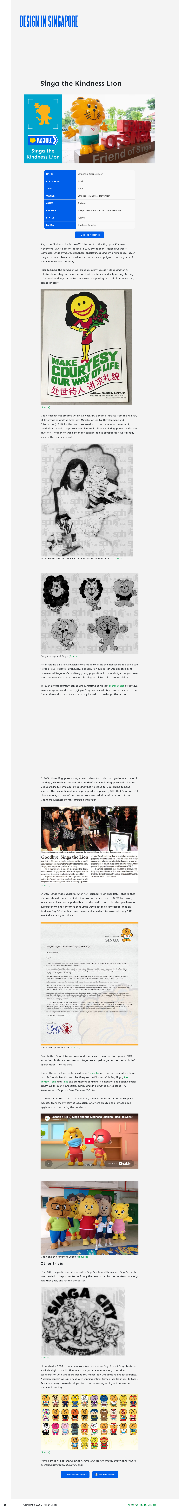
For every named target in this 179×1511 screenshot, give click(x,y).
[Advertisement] (89, 53)
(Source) (45, 407)
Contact (152, 1505)
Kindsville (93, 1073)
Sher (126, 1077)
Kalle (65, 1081)
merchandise (116, 685)
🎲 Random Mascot (105, 1474)
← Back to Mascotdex (89, 234)
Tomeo (45, 1081)
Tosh (53, 1081)
